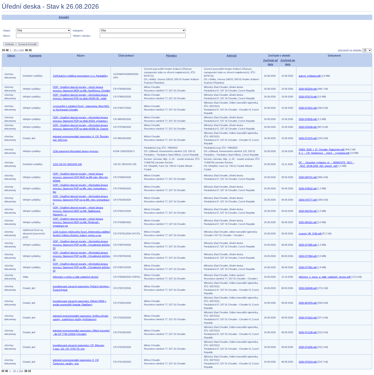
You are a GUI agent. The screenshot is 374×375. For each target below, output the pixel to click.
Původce (171, 55)
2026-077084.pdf (308, 256)
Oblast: (7, 30)
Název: (7, 35)
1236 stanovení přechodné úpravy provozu (75, 151)
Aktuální (64, 17)
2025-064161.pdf (308, 222)
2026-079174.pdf (308, 96)
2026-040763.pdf (308, 211)
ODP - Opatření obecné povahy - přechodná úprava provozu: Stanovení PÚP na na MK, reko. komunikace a (81, 200)
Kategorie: (78, 30)
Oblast (11, 55)
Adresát (232, 55)
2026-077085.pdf (308, 245)
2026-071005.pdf (308, 347)
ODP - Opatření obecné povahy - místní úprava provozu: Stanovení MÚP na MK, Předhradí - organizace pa (78, 222)
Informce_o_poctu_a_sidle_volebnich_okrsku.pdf (325, 277)
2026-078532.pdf (308, 188)
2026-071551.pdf (308, 108)
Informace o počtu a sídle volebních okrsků (75, 277)
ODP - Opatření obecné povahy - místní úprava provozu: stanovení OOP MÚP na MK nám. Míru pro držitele (80, 177)
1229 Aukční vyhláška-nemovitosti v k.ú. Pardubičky (80, 76)
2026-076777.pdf (308, 199)
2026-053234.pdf (308, 89)
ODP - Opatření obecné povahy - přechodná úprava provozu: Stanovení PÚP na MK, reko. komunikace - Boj (80, 188)
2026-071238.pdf (308, 332)
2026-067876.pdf (308, 303)
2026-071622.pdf (308, 317)
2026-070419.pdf (308, 361)
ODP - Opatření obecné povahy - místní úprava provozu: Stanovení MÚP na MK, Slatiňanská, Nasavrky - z (78, 211)
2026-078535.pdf (308, 119)
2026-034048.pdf (308, 288)
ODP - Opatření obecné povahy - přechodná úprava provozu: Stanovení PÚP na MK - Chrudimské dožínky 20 (81, 245)
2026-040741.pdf (308, 177)
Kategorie (35, 55)
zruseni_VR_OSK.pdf (310, 233)
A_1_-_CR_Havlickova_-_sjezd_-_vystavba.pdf (324, 153)
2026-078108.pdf (308, 127)
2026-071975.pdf (308, 138)
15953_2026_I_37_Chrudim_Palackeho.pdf (322, 149)
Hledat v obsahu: (82, 35)
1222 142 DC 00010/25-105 (67, 164)
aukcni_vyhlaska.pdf (310, 76)
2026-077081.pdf (308, 267)
